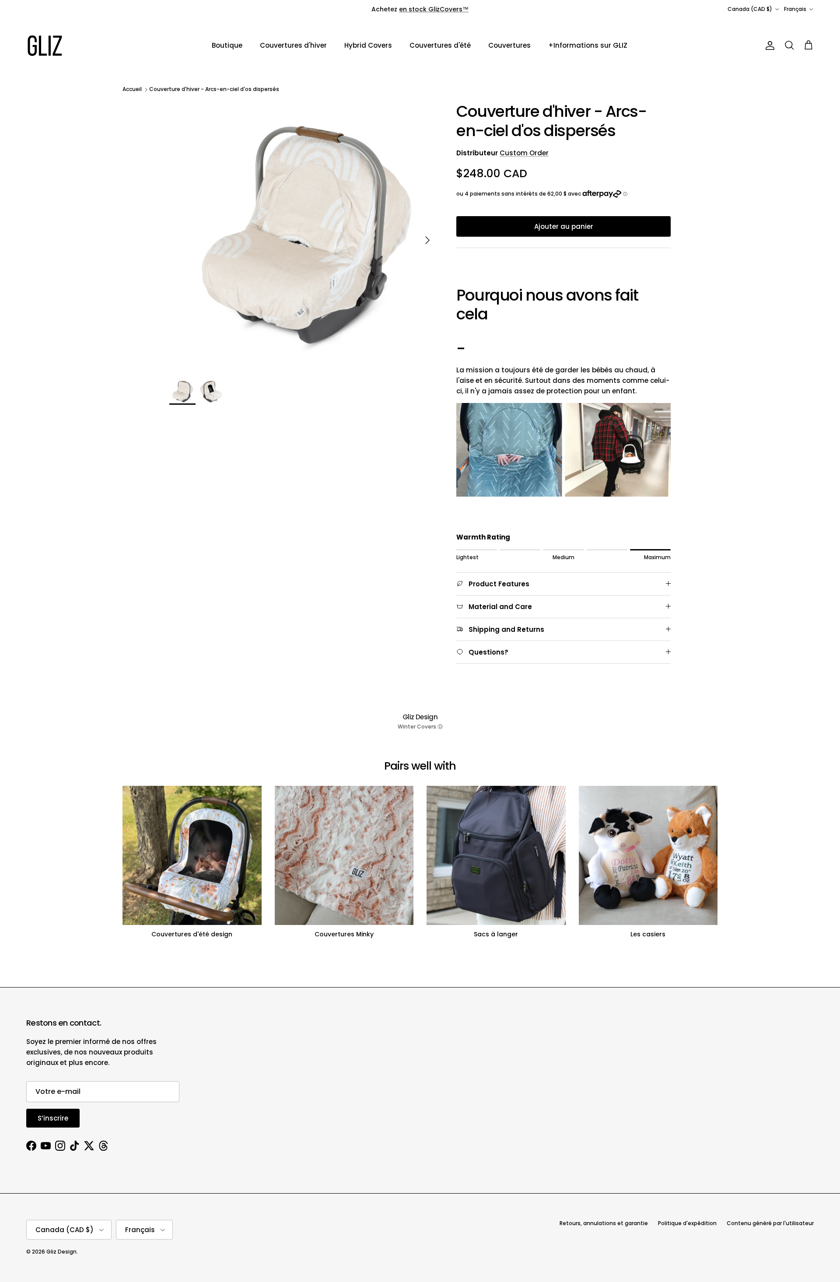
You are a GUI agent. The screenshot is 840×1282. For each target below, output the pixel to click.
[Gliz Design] (44, 45)
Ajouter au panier (563, 226)
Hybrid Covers (368, 45)
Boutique (227, 45)
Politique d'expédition (687, 1223)
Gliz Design (61, 1251)
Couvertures (509, 45)
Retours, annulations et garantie (604, 1223)
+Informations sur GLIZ (587, 45)
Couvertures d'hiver (293, 45)
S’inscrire (53, 1118)
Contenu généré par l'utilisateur (770, 1223)
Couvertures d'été (440, 45)
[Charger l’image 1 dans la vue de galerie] (303, 236)
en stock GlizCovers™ (434, 9)
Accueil (132, 89)
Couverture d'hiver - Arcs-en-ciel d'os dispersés (214, 89)
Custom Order (524, 153)
